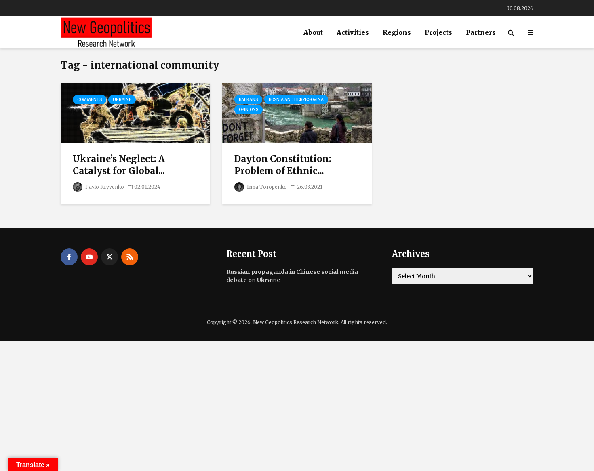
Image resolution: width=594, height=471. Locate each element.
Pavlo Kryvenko (104, 187)
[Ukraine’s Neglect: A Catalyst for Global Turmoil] (135, 112)
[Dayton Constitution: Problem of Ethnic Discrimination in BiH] (297, 112)
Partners (481, 32)
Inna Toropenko (266, 187)
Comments (89, 99)
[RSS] (129, 256)
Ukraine (122, 99)
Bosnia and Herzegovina (296, 99)
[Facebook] (69, 256)
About (313, 32)
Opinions (248, 109)
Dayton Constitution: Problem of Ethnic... (282, 165)
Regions (397, 32)
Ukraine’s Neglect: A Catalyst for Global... (119, 165)
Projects (438, 32)
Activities (353, 32)
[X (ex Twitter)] (109, 256)
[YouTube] (89, 256)
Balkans (248, 99)
